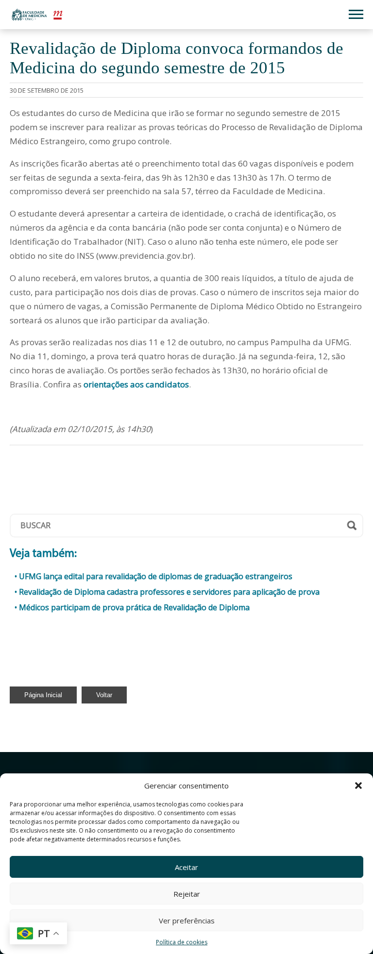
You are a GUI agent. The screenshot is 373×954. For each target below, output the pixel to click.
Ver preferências (187, 920)
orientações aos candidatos (136, 384)
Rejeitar (186, 894)
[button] (358, 785)
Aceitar (186, 867)
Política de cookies (181, 942)
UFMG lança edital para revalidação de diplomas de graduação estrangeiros (155, 576)
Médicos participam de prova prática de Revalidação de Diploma (134, 607)
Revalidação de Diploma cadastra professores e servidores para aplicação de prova (169, 591)
